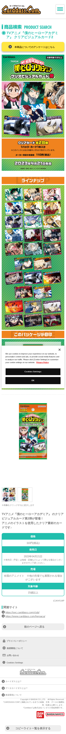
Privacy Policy (42, 362)
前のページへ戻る (34, 626)
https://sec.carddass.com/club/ (22, 612)
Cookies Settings (33, 372)
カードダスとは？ (13, 681)
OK (33, 380)
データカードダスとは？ (16, 688)
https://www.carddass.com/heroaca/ (25, 616)
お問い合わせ (13, 655)
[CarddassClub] (21, 6)
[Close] (59, 349)
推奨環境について (15, 648)
